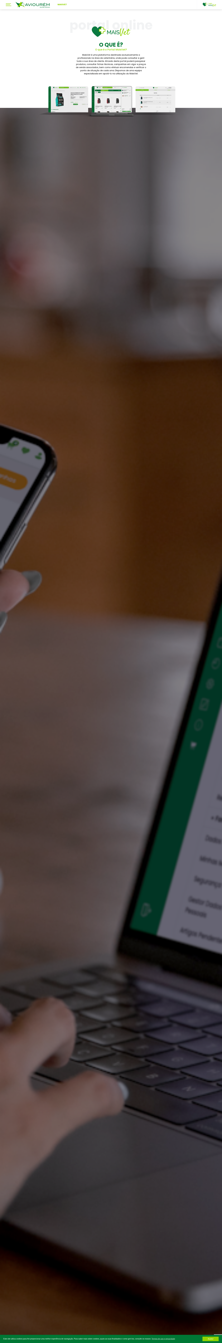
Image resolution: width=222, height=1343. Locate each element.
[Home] (32, 5)
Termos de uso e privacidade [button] (163, 1339)
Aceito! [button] (210, 1339)
